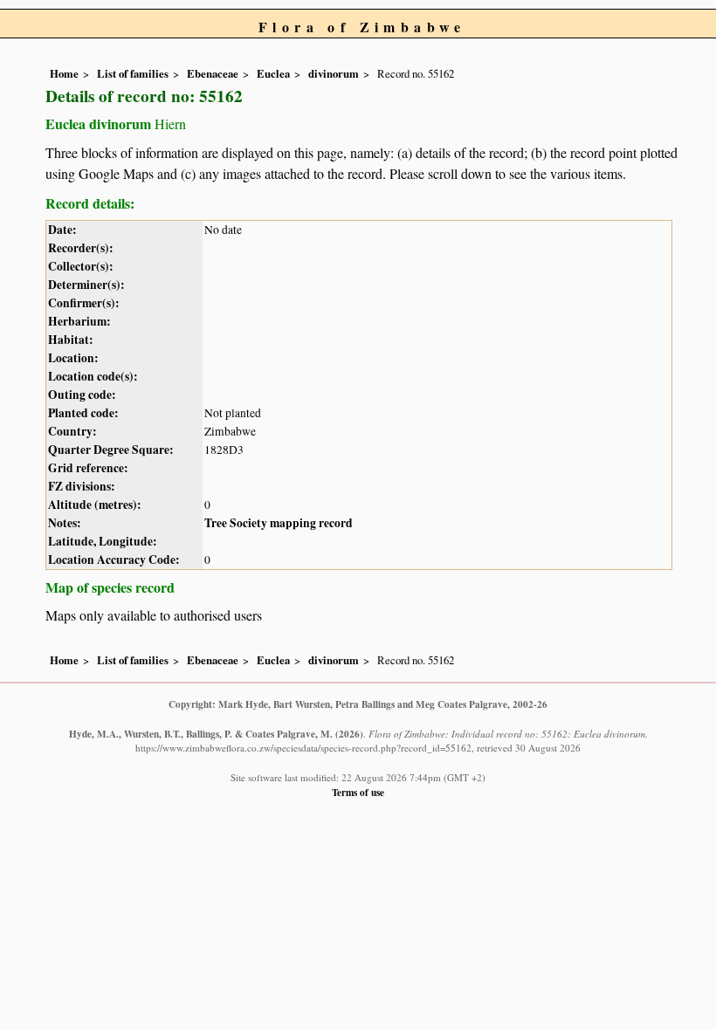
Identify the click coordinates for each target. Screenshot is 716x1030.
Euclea (273, 73)
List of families (133, 73)
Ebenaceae (212, 73)
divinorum (333, 73)
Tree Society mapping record (278, 523)
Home (64, 73)
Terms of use (358, 792)
